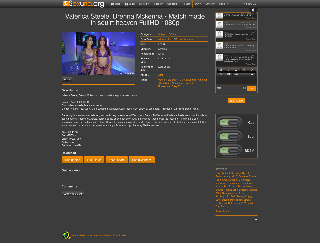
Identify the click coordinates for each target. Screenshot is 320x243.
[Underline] (236, 70)
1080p (227, 176)
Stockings (221, 196)
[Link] (221, 74)
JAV (197, 3)
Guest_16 (228, 32)
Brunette (243, 176)
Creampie (189, 83)
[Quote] (252, 74)
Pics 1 (67, 79)
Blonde (252, 176)
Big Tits (246, 173)
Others (209, 3)
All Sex (242, 193)
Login (131, 3)
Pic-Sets (186, 3)
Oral (224, 179)
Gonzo (219, 176)
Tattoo (224, 206)
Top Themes (236, 100)
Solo (224, 193)
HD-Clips (171, 34)
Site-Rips (172, 3)
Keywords (221, 169)
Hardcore (236, 173)
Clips (235, 189)
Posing (240, 196)
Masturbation (245, 186)
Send (251, 88)
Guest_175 (228, 13)
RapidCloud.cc (142, 160)
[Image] (229, 74)
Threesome (164, 86)
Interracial (221, 183)
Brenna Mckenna (184, 39)
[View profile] (219, 15)
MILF (234, 176)
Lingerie (177, 83)
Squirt (175, 79)
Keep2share (117, 160)
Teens (236, 203)
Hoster (223, 3)
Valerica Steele (165, 39)
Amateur (202, 79)
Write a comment (73, 193)
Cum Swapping (188, 79)
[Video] (236, 74)
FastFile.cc (94, 160)
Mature (252, 189)
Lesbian (243, 189)
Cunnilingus (165, 83)
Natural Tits (164, 79)
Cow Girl (227, 203)
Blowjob (220, 173)
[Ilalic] (229, 70)
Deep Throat (178, 86)
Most (160, 74)
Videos (157, 3)
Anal (227, 173)
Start (117, 3)
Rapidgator (72, 160)
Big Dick (231, 196)
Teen (218, 179)
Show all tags (223, 211)
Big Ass (233, 186)
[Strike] (244, 70)
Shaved (220, 189)
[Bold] (221, 70)
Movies (143, 3)
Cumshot (233, 179)
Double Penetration (232, 199)
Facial (228, 189)
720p (218, 193)
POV (243, 203)
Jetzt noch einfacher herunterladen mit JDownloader (98, 235)
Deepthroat (247, 183)
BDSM (247, 199)
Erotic (219, 203)
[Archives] (244, 88)
